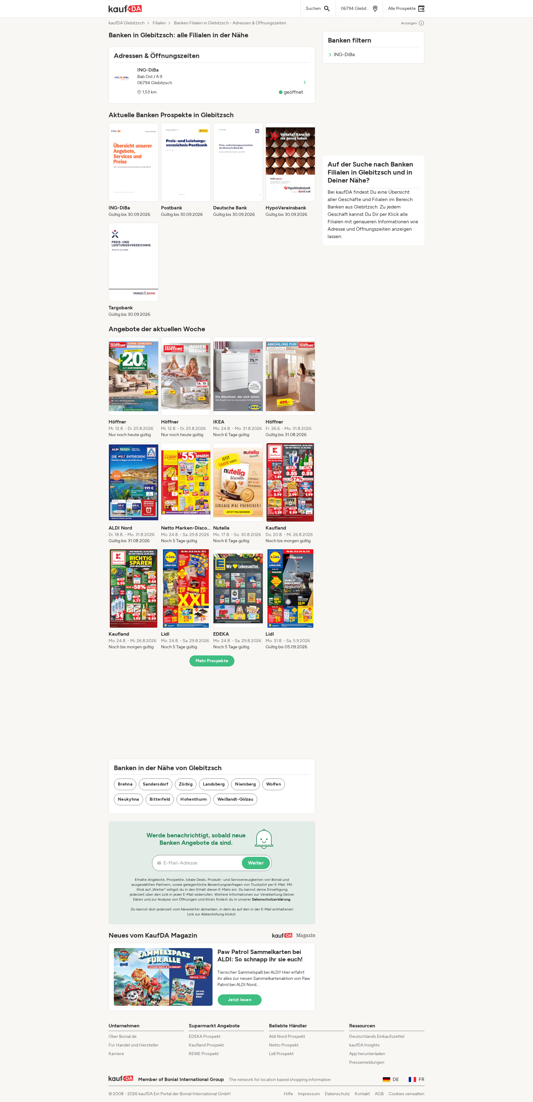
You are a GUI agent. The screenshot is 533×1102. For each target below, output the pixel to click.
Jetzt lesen (239, 999)
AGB (379, 1093)
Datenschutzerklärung (271, 899)
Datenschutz (337, 1093)
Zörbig (185, 784)
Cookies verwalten (406, 1093)
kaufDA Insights (364, 1045)
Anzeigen (409, 23)
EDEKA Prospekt (205, 1036)
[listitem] (134, 170)
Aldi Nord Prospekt (287, 1036)
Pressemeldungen (366, 1062)
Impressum (309, 1093)
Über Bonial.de (123, 1036)
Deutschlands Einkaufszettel (376, 1036)
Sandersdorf (155, 784)
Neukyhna (128, 799)
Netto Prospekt (284, 1045)
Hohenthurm (193, 799)
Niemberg (245, 784)
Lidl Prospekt (281, 1053)
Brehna (125, 784)
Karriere (116, 1053)
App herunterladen (367, 1053)
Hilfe (288, 1093)
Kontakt (362, 1093)
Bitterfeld (160, 799)
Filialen (159, 23)
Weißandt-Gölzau (235, 799)
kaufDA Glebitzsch (127, 23)
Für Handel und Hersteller (134, 1045)
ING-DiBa (344, 54)
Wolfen (273, 784)
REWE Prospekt (204, 1053)
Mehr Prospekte (212, 660)
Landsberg (214, 784)
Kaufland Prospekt (206, 1045)
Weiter (256, 863)
